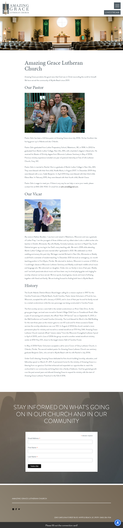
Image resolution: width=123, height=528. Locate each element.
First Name (33, 447)
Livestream (112, 12)
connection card (69, 525)
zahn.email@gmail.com (69, 186)
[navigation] (19, 509)
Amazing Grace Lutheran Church (15, 8)
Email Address (34, 438)
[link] (13, 509)
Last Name (33, 457)
